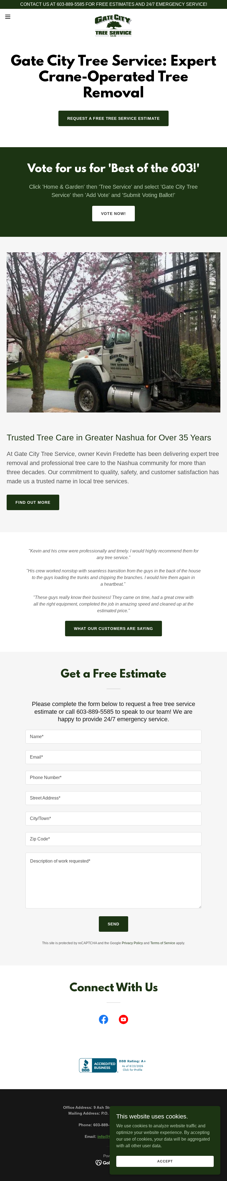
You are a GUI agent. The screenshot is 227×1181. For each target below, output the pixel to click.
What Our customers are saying (113, 628)
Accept (164, 1161)
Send (113, 924)
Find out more (33, 502)
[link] (113, 16)
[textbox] (113, 737)
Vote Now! (113, 213)
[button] (19, 16)
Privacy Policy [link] (132, 943)
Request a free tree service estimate (113, 118)
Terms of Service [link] (162, 943)
